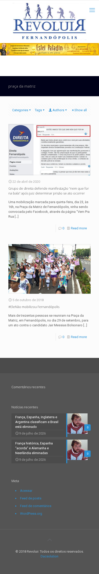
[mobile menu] (92, 10)
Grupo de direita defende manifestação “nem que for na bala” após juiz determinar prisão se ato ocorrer (48, 190)
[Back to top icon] (49, 540)
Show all (80, 110)
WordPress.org (31, 513)
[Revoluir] (49, 21)
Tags (38, 110)
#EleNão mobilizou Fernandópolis (33, 306)
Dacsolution (49, 556)
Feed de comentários (35, 506)
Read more (79, 228)
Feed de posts (30, 498)
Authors (58, 110)
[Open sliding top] (49, 5)
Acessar (26, 491)
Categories (20, 110)
